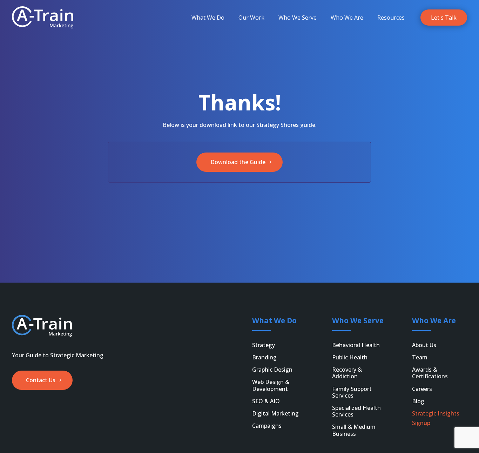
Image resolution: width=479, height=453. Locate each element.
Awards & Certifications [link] (430, 373)
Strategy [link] (263, 345)
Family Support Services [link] (352, 392)
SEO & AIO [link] (266, 401)
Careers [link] (422, 389)
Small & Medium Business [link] (354, 430)
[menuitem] (208, 17)
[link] (42, 17)
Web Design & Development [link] (270, 385)
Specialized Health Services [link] (356, 411)
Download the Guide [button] (237, 162)
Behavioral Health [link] (356, 345)
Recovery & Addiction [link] (347, 373)
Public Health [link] (349, 357)
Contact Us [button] (40, 380)
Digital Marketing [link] (275, 413)
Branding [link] (264, 357)
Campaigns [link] (267, 426)
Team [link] (419, 357)
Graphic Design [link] (272, 369)
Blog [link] (418, 401)
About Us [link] (424, 345)
